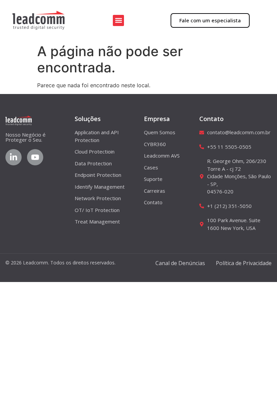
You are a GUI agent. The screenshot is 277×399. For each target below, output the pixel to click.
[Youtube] (35, 157)
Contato (211, 119)
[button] (118, 20)
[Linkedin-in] (13, 157)
